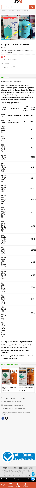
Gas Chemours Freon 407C (26, 387)
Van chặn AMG (29, 473)
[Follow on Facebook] (2, 418)
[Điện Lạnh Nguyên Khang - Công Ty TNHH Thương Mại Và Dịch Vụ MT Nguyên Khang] (18, 2)
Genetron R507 (11, 50)
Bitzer (32, 470)
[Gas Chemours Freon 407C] (26, 376)
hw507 (7, 53)
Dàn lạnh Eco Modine (11, 471)
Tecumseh (19, 470)
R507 (10, 53)
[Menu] (2, 2)
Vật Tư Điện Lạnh (8, 473)
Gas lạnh (18, 10)
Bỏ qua (20, 480)
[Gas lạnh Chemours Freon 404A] (9, 376)
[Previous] (1, 379)
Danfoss (4, 470)
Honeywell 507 (21, 50)
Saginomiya (11, 470)
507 (25, 92)
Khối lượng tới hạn (3, 165)
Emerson (26, 470)
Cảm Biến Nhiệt (19, 473)
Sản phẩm (11, 10)
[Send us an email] (6, 418)
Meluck (21, 471)
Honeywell (25, 10)
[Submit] (32, 7)
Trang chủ (4, 10)
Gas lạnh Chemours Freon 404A (9, 388)
